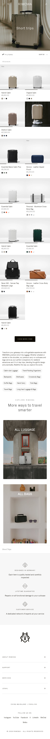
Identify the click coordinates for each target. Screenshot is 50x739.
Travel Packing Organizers (32, 371)
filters (8, 55)
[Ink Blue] (27, 175)
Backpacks (8, 377)
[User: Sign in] (46, 4)
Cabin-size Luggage (11, 371)
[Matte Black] (2, 172)
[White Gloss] (2, 212)
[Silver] (29, 214)
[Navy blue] (6, 135)
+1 (33, 291)
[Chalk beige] (31, 175)
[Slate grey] (27, 214)
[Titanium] (31, 98)
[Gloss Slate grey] (6, 172)
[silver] (27, 98)
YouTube (16, 718)
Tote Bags (33, 383)
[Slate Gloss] (4, 212)
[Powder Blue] (4, 135)
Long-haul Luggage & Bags (26, 389)
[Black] (2, 291)
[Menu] (4, 4)
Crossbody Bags (34, 377)
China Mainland (19, 704)
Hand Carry (21, 383)
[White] (4, 98)
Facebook (24, 718)
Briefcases (20, 377)
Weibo (25, 722)
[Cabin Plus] (4, 172)
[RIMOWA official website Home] (25, 4)
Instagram (7, 718)
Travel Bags (8, 389)
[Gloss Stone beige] (2, 98)
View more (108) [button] (25, 339)
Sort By (42, 54)
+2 (33, 215)
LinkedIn (35, 718)
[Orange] (29, 175)
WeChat (43, 718)
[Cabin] (27, 251)
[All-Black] (6, 98)
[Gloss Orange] (6, 212)
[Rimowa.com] (37, 114)
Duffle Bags (8, 383)
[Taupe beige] (2, 135)
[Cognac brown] (27, 291)
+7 (8, 212)
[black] (29, 98)
